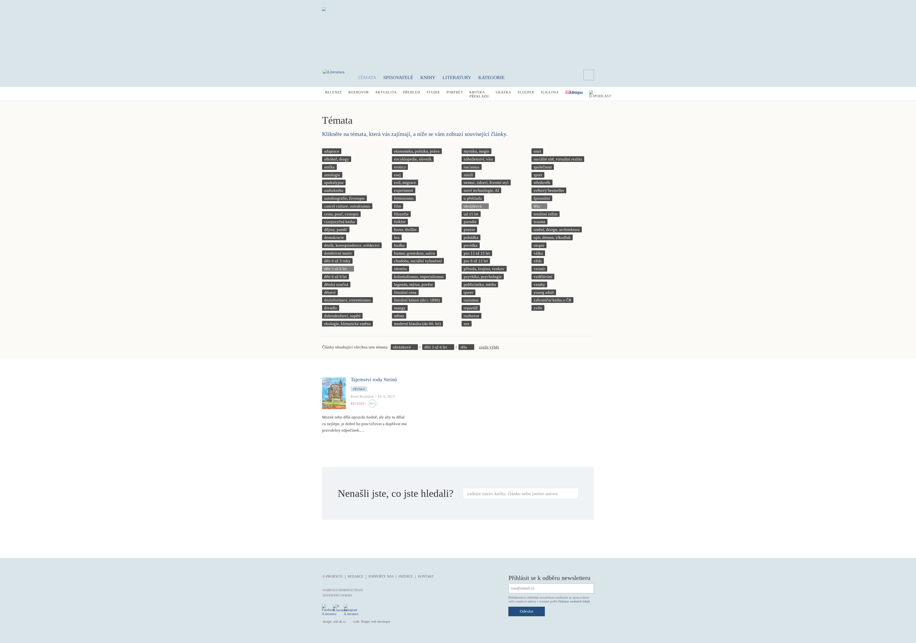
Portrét (455, 92)
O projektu (333, 576)
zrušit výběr (489, 347)
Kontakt (426, 576)
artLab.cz (339, 621)
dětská (359, 389)
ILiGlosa (550, 92)
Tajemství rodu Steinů (374, 379)
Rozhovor (359, 92)
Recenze (333, 92)
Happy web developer (375, 621)
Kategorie (491, 77)
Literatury (456, 77)
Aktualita (386, 92)
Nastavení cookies (337, 595)
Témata (367, 77)
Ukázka (503, 92)
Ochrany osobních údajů (574, 601)
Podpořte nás (381, 576)
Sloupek (526, 92)
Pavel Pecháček (362, 396)
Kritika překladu (479, 94)
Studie (433, 92)
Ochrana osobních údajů (343, 590)
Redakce (356, 576)
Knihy (427, 77)
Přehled (411, 92)
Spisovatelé (398, 77)
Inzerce (406, 576)
